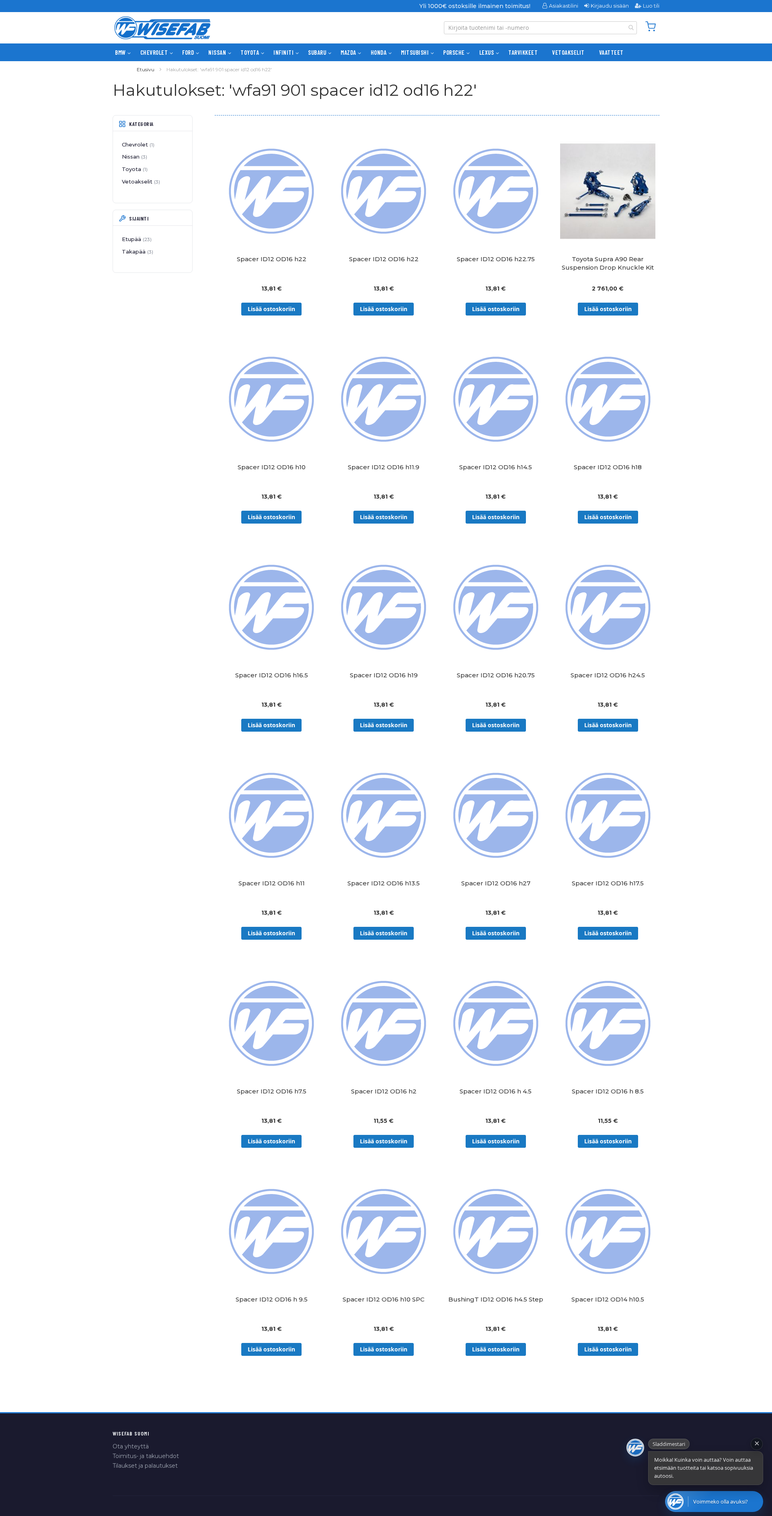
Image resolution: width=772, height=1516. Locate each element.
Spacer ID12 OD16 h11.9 (383, 467)
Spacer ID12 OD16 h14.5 (495, 467)
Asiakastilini (563, 5)
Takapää (137, 251)
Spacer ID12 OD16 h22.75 (496, 259)
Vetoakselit (140, 181)
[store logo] (162, 27)
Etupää (136, 239)
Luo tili (651, 5)
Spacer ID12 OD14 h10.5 (607, 1299)
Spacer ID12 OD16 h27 (495, 883)
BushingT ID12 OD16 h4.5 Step (495, 1299)
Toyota (134, 169)
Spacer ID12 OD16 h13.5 (383, 883)
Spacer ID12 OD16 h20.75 (496, 675)
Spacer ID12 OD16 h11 (271, 883)
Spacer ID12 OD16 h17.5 (608, 883)
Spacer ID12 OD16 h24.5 (608, 675)
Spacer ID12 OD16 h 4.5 (496, 1091)
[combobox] (540, 27)
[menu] (386, 52)
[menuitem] (120, 52)
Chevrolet (137, 144)
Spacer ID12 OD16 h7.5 (271, 1091)
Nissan (134, 156)
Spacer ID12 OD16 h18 (608, 467)
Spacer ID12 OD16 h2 (384, 1091)
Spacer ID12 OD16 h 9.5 (272, 1299)
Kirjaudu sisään (610, 5)
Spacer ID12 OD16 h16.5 (271, 675)
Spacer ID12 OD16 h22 (271, 259)
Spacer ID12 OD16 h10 (272, 467)
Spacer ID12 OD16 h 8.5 (608, 1091)
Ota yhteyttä (131, 1446)
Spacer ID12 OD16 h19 (384, 675)
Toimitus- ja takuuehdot (146, 1456)
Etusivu (145, 69)
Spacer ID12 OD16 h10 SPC (384, 1299)
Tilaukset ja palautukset (145, 1465)
